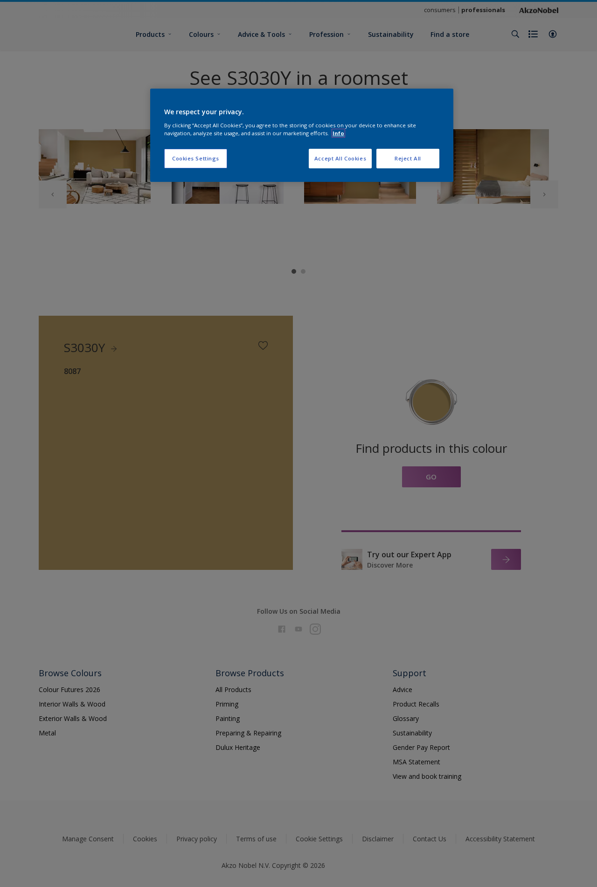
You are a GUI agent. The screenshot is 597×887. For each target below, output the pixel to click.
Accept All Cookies (340, 158)
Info (338, 133)
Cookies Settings (195, 158)
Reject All (408, 158)
